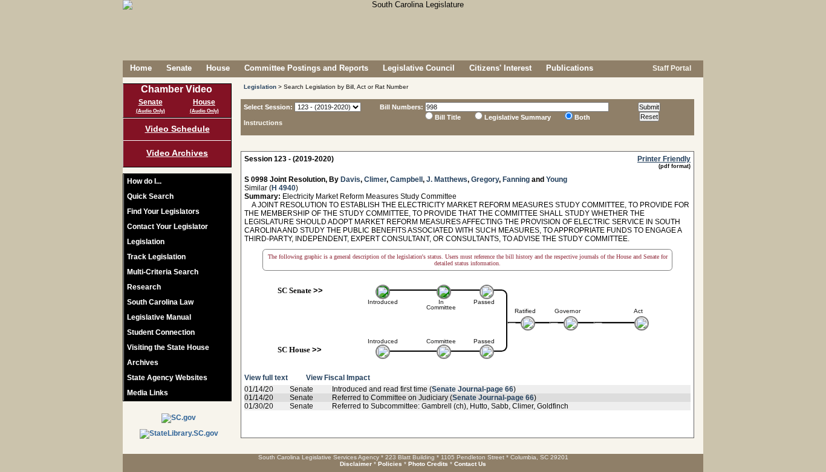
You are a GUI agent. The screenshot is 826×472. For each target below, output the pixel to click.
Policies (390, 464)
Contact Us (470, 464)
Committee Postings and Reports (306, 68)
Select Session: (268, 107)
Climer (375, 179)
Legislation (145, 242)
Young (556, 179)
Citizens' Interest (500, 68)
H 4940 (284, 188)
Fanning (516, 179)
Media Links (147, 393)
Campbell (406, 179)
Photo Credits (428, 464)
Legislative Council (419, 68)
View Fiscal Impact (338, 377)
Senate (179, 68)
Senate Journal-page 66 (472, 389)
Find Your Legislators (163, 211)
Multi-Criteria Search (162, 272)
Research (144, 287)
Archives (142, 362)
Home (141, 68)
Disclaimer (356, 464)
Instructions (263, 122)
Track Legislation (156, 257)
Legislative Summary (517, 117)
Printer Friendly (664, 159)
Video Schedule (177, 129)
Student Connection (161, 332)
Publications (569, 68)
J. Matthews (446, 179)
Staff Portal (671, 68)
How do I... (144, 181)
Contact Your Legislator (167, 226)
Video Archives (177, 153)
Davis (350, 179)
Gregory (485, 179)
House (218, 68)
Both (582, 117)
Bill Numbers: (401, 107)
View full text (266, 377)
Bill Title (448, 117)
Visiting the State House (168, 347)
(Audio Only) (150, 111)
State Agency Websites (167, 377)
